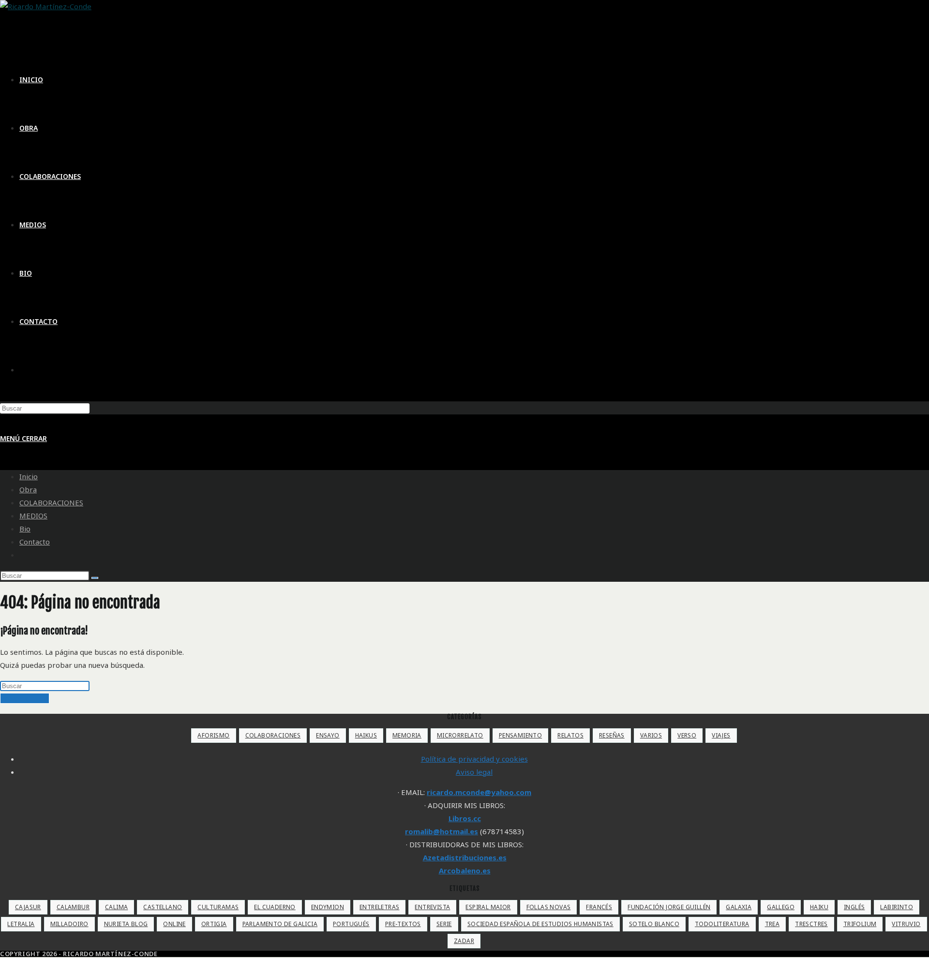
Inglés (854, 907)
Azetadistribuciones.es (465, 857)
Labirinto (896, 907)
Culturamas (218, 907)
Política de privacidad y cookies (474, 759)
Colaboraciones (273, 735)
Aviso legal (474, 772)
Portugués (351, 924)
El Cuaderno (274, 907)
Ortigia (214, 924)
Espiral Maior (487, 907)
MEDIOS (33, 515)
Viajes (721, 735)
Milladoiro (69, 924)
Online (174, 924)
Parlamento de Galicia (279, 924)
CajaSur (28, 907)
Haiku (819, 907)
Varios (651, 735)
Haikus (366, 735)
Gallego (780, 907)
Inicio (28, 476)
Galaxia (738, 907)
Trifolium (860, 924)
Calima (116, 907)
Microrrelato (460, 735)
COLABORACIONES (51, 502)
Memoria (406, 735)
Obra (28, 489)
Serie (444, 924)
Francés (599, 907)
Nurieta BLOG (126, 924)
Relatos (570, 735)
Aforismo (213, 735)
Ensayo (327, 735)
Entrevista (432, 907)
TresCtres (811, 924)
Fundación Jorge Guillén (669, 907)
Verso (686, 735)
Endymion (327, 907)
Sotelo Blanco (654, 924)
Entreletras (379, 907)
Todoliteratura (722, 924)
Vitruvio (906, 924)
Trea (772, 924)
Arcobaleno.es (465, 870)
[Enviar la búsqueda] (94, 578)
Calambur (73, 907)
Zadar (464, 941)
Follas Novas (548, 907)
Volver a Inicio (24, 698)
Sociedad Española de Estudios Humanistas (540, 924)
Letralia (20, 924)
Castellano (162, 907)
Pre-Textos (403, 924)
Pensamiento (520, 735)
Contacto (34, 541)
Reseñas (612, 735)
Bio (24, 528)
